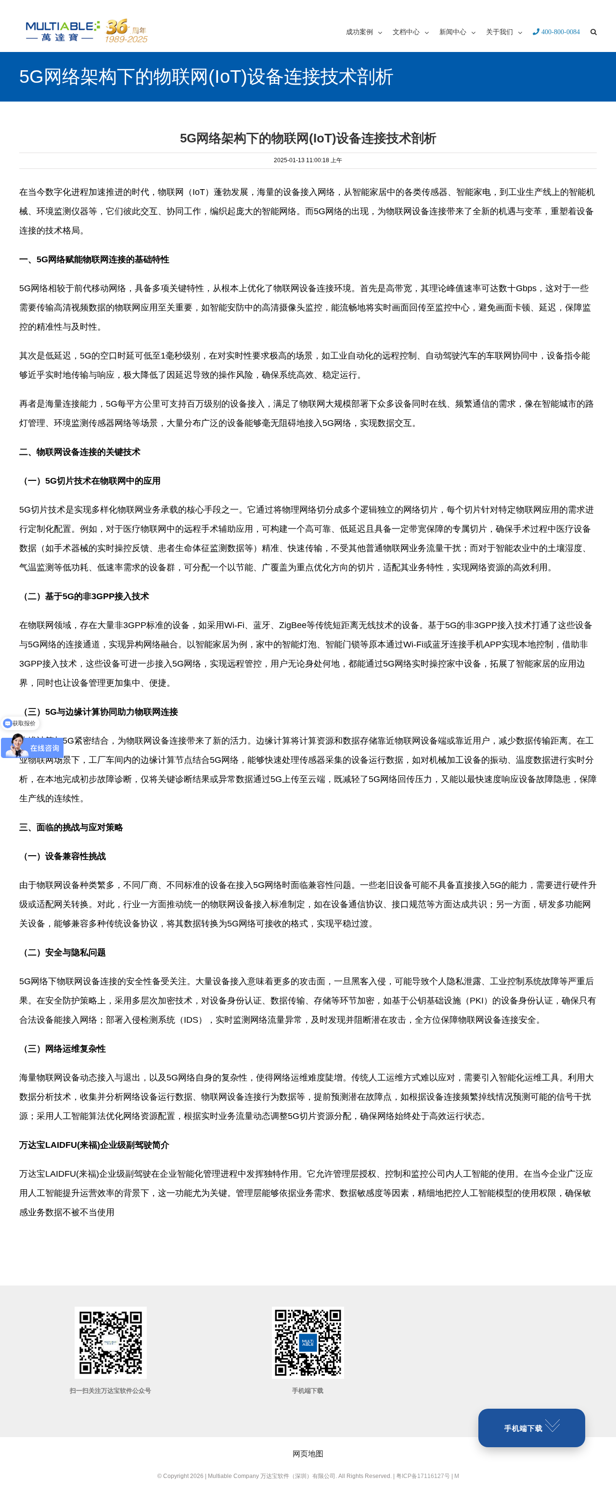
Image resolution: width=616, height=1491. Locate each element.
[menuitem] (369, 31)
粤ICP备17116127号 (423, 1476)
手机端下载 (523, 1428)
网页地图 (308, 1454)
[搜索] (593, 31)
